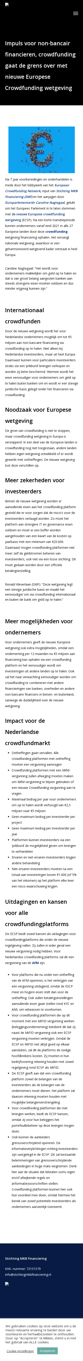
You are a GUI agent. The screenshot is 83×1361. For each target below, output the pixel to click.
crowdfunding (56, 231)
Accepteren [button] (47, 1351)
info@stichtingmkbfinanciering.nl (28, 1274)
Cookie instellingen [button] (20, 1351)
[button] (75, 13)
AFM (35, 963)
